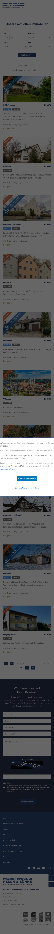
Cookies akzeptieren (27, 479)
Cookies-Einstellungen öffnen (27, 488)
